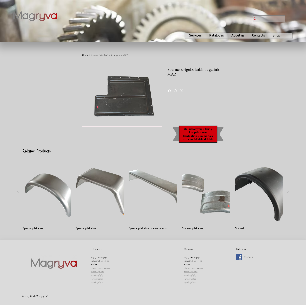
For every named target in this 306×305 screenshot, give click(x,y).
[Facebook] (239, 257)
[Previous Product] (18, 192)
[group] (153, 196)
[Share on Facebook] (169, 91)
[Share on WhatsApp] (175, 91)
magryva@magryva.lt (100, 257)
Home (85, 55)
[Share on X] (181, 91)
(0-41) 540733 (104, 267)
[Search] (269, 18)
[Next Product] (288, 192)
